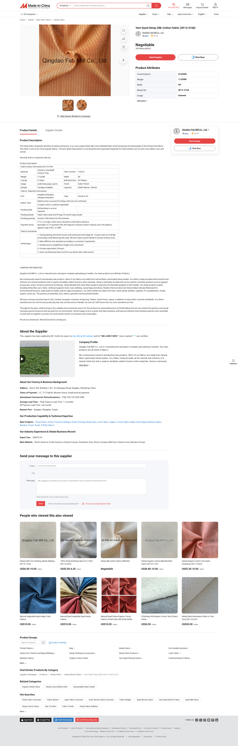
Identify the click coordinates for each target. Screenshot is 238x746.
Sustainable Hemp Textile (84, 686)
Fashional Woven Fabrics (179, 658)
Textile (30, 19)
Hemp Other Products (128, 653)
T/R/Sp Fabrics (48, 425)
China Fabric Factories (31, 699)
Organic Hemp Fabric (31, 686)
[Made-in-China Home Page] (35, 6)
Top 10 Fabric (50, 706)
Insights (177, 728)
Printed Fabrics (26, 648)
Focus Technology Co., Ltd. (100, 736)
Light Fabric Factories (73, 699)
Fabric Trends (68, 706)
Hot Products (63, 728)
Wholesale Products (119, 728)
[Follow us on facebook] (196, 719)
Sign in (215, 7)
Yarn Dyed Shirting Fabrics (130, 658)
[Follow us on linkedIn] (216, 719)
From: (32, 466)
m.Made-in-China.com (125, 731)
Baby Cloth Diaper (138, 422)
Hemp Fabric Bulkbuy (89, 706)
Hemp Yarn (91, 422)
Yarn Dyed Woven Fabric (169, 699)
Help (169, 14)
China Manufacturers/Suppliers (97, 728)
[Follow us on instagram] (204, 719)
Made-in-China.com (107, 731)
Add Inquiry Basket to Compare (75, 116)
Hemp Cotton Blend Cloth (56, 686)
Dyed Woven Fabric (145, 699)
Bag (71, 648)
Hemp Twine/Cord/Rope (59, 422)
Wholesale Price (135, 728)
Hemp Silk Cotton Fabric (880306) (115, 561)
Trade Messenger (63, 719)
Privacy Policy (161, 736)
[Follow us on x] (200, 719)
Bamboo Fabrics (27, 658)
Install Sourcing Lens (88, 719)
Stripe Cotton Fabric (30, 706)
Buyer (154, 14)
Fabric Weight (125, 699)
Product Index (166, 728)
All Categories (29, 14)
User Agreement (134, 736)
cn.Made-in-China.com (145, 731)
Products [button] (64, 5)
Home (22, 19)
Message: (31, 480)
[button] (148, 5)
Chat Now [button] (200, 57)
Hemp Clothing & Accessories (81, 653)
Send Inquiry (155, 57)
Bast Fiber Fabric (43, 19)
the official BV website (83, 336)
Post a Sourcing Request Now (96, 503)
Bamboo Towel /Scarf (30, 425)
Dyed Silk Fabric (192, 699)
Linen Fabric (102, 422)
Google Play (43, 719)
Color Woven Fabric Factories (101, 699)
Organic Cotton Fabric (119, 422)
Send (41, 503)
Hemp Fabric (59, 19)
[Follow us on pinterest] (212, 719)
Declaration (148, 736)
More (22, 711)
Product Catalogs (58, 642)
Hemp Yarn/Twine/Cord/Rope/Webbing (37, 653)
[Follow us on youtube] (208, 719)
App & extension (184, 14)
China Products (77, 728)
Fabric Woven (53, 699)
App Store (27, 719)
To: (34, 473)
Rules (216, 14)
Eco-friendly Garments (178, 648)
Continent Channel (151, 728)
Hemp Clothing (78, 422)
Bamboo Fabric (154, 422)
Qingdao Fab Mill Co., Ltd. (153, 32)
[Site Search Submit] (156, 5)
